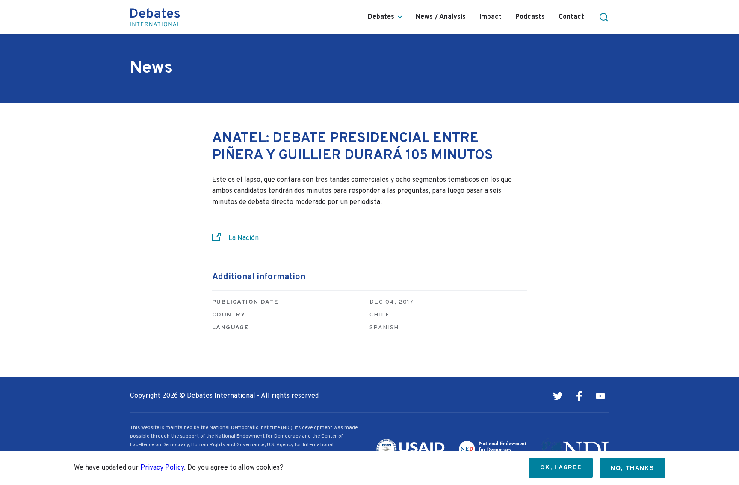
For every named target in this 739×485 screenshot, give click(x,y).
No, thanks (632, 467)
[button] (604, 17)
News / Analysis (441, 17)
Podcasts (530, 17)
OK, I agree (561, 467)
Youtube (600, 396)
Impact (490, 17)
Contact (571, 17)
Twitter (557, 396)
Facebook (579, 396)
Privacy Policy (162, 468)
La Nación (243, 238)
